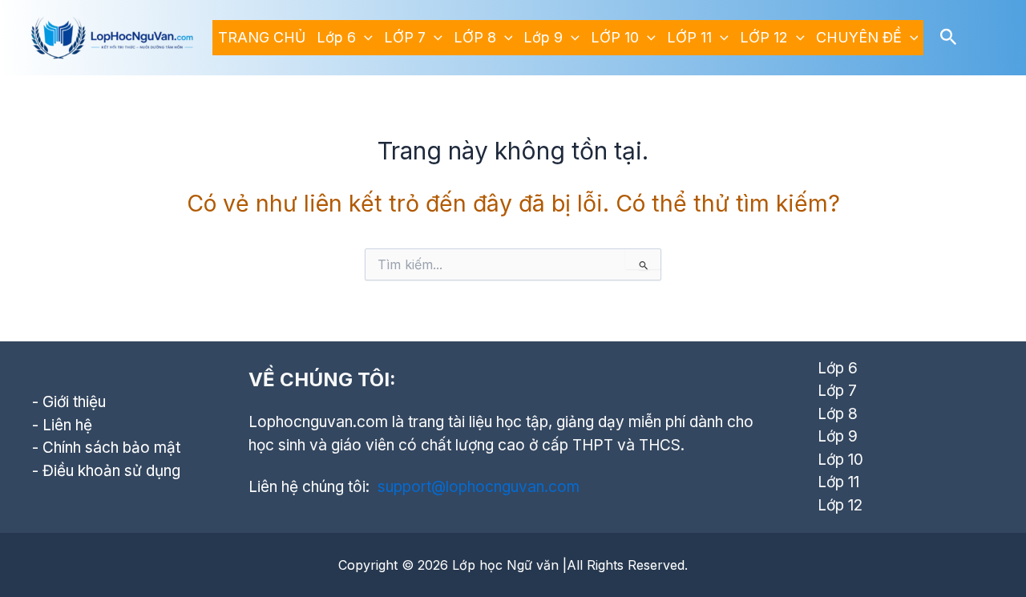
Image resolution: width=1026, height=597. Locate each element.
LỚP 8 (475, 37)
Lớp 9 (543, 37)
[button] (364, 38)
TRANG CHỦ (261, 37)
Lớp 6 (336, 37)
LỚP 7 (405, 37)
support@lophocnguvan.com (479, 487)
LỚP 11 (689, 37)
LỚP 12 (764, 37)
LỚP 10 (615, 37)
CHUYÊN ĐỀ (859, 37)
